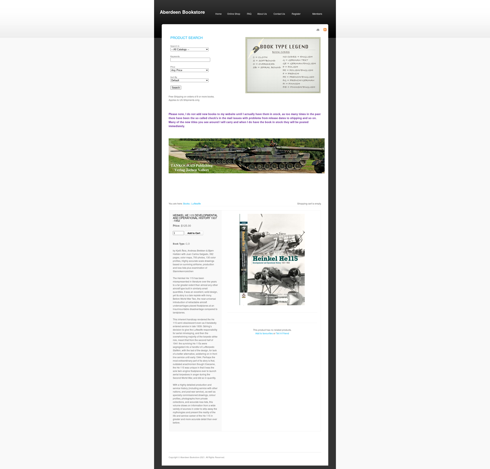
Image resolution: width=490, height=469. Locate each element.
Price (172, 66)
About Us (262, 13)
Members (317, 13)
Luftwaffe (196, 203)
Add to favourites (264, 333)
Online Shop (233, 13)
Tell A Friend (282, 333)
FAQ (249, 13)
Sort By (173, 77)
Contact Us (279, 13)
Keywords (175, 56)
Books (186, 203)
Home (218, 13)
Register (296, 13)
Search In (174, 45)
